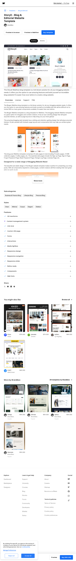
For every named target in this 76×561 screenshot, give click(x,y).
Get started (61, 3)
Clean (7, 207)
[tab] (9, 100)
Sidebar (38, 207)
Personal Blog (40, 195)
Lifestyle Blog (28, 195)
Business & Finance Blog (13, 195)
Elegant (30, 207)
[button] (73, 3)
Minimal (14, 207)
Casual (22, 207)
